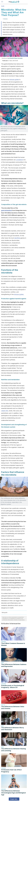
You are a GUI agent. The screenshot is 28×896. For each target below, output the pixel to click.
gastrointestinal (6, 210)
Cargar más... (14, 799)
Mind (2, 662)
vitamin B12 (4, 411)
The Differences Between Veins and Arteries (12, 707)
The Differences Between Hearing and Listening (13, 750)
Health (2, 6)
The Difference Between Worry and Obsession (12, 728)
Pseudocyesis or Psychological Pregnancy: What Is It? (12, 686)
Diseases (3, 641)
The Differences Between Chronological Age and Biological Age (13, 793)
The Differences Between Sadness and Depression (13, 665)
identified (17, 238)
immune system (14, 79)
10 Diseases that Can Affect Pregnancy (11, 771)
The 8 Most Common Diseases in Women (13, 644)
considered (19, 160)
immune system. (19, 294)
